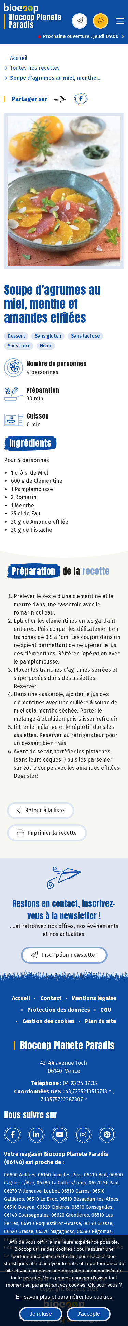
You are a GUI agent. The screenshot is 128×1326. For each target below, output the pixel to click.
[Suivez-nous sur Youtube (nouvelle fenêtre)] (59, 1134)
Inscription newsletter (69, 955)
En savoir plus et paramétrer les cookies (64, 1297)
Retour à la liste (44, 810)
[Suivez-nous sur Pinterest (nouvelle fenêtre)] (106, 1134)
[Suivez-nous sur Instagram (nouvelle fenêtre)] (83, 1134)
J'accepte (88, 1314)
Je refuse (41, 1314)
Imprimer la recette (52, 833)
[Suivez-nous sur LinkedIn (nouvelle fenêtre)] (36, 1134)
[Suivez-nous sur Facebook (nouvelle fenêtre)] (12, 1134)
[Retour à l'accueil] (21, 8)
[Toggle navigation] (120, 23)
